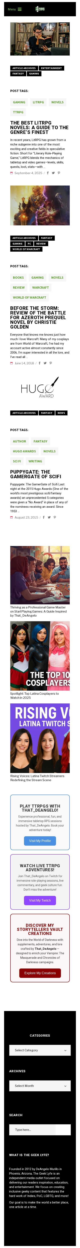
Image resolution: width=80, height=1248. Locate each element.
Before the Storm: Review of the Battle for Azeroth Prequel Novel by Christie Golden (38, 318)
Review (41, 244)
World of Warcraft (26, 249)
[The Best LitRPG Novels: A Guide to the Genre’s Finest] (40, 39)
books (18, 277)
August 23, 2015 (27, 517)
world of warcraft (29, 297)
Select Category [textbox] (26, 1050)
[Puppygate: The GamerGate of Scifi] (40, 388)
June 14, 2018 (25, 363)
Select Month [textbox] (24, 1086)
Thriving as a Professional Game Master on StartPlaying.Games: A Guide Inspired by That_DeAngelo (38, 611)
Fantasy (18, 74)
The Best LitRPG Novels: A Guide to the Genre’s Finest (39, 127)
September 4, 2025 (29, 173)
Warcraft (40, 287)
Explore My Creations (40, 973)
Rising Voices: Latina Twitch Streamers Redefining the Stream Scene (37, 778)
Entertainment (51, 68)
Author (19, 441)
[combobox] (40, 1050)
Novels (57, 102)
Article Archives (24, 68)
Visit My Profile (40, 841)
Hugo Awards (24, 451)
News (61, 413)
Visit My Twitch (40, 900)
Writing (35, 461)
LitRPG (38, 102)
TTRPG (18, 112)
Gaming (34, 74)
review (19, 287)
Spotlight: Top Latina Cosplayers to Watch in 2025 (34, 696)
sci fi (17, 461)
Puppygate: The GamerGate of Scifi (35, 474)
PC (29, 244)
